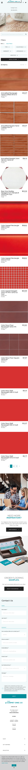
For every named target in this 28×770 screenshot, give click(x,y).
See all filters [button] (13, 59)
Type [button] (6, 47)
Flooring (10, 15)
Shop (4, 738)
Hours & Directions (14, 712)
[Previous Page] (8, 466)
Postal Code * (5, 656)
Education (6, 750)
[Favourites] (23, 2)
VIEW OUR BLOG (13, 529)
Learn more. (5, 763)
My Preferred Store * (6, 665)
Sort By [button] (22, 64)
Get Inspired (6, 744)
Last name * (4, 618)
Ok (14, 765)
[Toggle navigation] (2, 2)
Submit (14, 696)
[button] (21, 2)
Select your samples (12, 588)
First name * (4, 609)
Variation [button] (13, 55)
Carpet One (3, 15)
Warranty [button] (6, 51)
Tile (15, 15)
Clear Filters (9, 43)
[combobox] (13, 34)
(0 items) (25, 2)
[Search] (26, 34)
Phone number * (5, 639)
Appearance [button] (20, 51)
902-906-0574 (14, 10)
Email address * (5, 647)
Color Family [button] (20, 47)
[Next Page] (19, 466)
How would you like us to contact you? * (11, 631)
